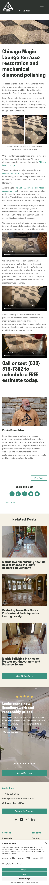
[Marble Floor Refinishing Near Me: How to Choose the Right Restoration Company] (24, 541)
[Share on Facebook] (12, 493)
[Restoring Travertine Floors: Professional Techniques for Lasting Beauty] (24, 590)
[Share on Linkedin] (18, 493)
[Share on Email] (30, 493)
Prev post (38, 477)
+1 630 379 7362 (10, 793)
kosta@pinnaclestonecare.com (18, 798)
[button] (15, 764)
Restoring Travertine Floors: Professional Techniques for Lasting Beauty (20, 613)
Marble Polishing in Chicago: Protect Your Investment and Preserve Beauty (21, 661)
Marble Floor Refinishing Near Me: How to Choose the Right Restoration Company (24, 565)
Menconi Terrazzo (10, 173)
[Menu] (41, 6)
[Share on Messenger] (37, 493)
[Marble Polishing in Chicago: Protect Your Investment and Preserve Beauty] (24, 638)
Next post (10, 502)
